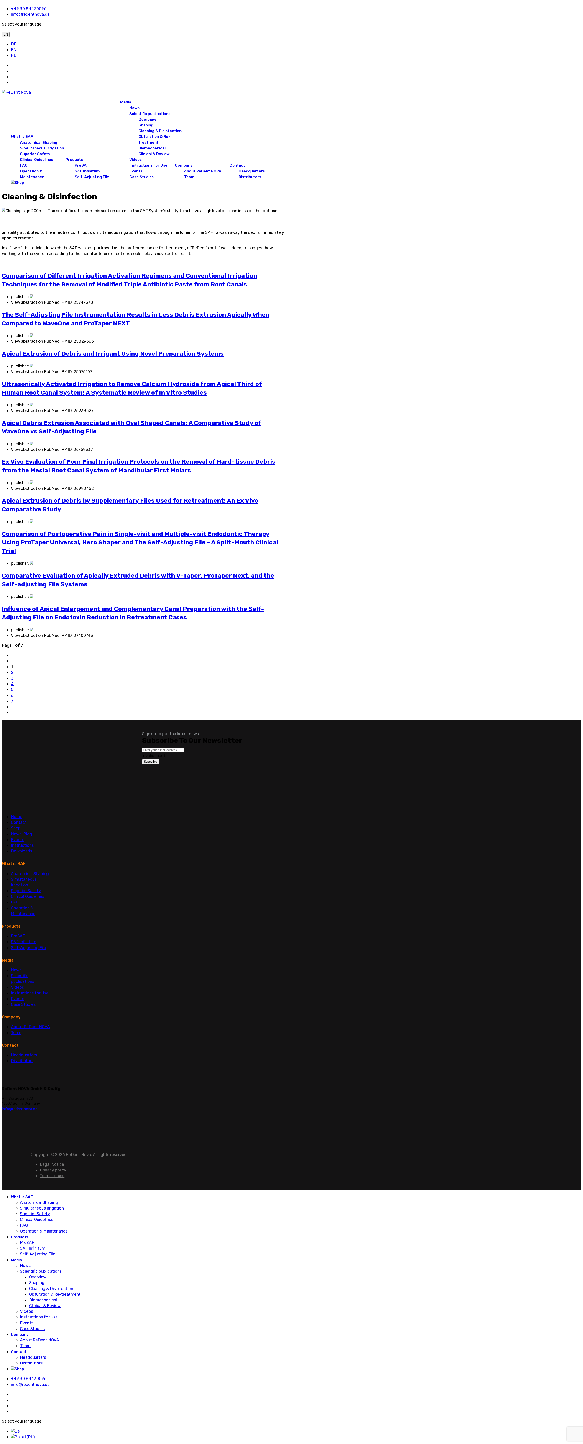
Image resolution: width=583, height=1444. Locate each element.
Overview (147, 119)
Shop (16, 828)
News (134, 108)
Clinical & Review (154, 154)
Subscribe (150, 761)
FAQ (24, 165)
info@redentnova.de (30, 14)
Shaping (145, 125)
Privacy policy (53, 1170)
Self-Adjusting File (92, 177)
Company (184, 165)
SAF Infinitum (87, 171)
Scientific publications (149, 113)
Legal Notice (52, 1164)
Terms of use (52, 1175)
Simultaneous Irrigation (42, 148)
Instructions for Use (148, 165)
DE (13, 43)
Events (135, 171)
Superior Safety (35, 154)
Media (125, 102)
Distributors (250, 177)
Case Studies (141, 177)
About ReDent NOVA (202, 171)
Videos (135, 159)
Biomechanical (152, 148)
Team (189, 177)
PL (13, 55)
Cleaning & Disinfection (160, 131)
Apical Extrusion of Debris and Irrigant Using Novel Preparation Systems (113, 353)
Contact (237, 165)
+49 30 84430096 (28, 8)
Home (16, 816)
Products (74, 159)
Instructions (22, 845)
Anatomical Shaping (38, 142)
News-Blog (21, 834)
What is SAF (22, 136)
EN (6, 34)
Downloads (21, 851)
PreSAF (82, 165)
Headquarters (252, 171)
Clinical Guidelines (36, 159)
